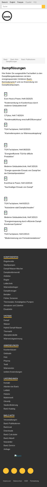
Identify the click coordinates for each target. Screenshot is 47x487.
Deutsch (5, 2)
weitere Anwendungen (13, 372)
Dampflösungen (11, 61)
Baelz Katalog (9, 409)
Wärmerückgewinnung (13, 339)
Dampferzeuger (10, 291)
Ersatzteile (8, 309)
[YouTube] (22, 471)
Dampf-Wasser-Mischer (13, 269)
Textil (6, 364)
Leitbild (7, 390)
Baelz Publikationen (28, 59)
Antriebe (7, 276)
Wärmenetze (9, 368)
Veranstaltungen (10, 420)
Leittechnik (8, 283)
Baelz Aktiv (14, 59)
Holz (5, 357)
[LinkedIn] (6, 471)
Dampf (6, 320)
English (12, 2)
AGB (26, 481)
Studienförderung (11, 405)
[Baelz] (7, 16)
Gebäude (7, 353)
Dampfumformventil (12, 272)
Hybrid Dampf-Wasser (13, 328)
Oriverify (7, 401)
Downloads (8, 431)
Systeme (8, 316)
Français (20, 2)
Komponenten (11, 257)
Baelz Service (9, 445)
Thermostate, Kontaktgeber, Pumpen (19, 302)
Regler (6, 280)
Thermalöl (8, 331)
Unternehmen (11, 378)
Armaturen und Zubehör (13, 306)
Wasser (7, 324)
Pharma (7, 361)
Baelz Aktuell (9, 438)
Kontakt (7, 383)
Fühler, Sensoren (11, 298)
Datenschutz (17, 481)
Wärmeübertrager (11, 287)
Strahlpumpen (9, 265)
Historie (7, 394)
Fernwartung (34, 481)
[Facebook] (14, 471)
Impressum (7, 481)
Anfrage (7, 449)
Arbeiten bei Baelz (11, 387)
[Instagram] (30, 471)
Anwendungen (11, 345)
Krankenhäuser (10, 350)
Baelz (6, 59)
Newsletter (8, 442)
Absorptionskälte (10, 335)
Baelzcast (8, 427)
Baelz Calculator (10, 434)
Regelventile (9, 261)
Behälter (7, 294)
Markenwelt (8, 398)
